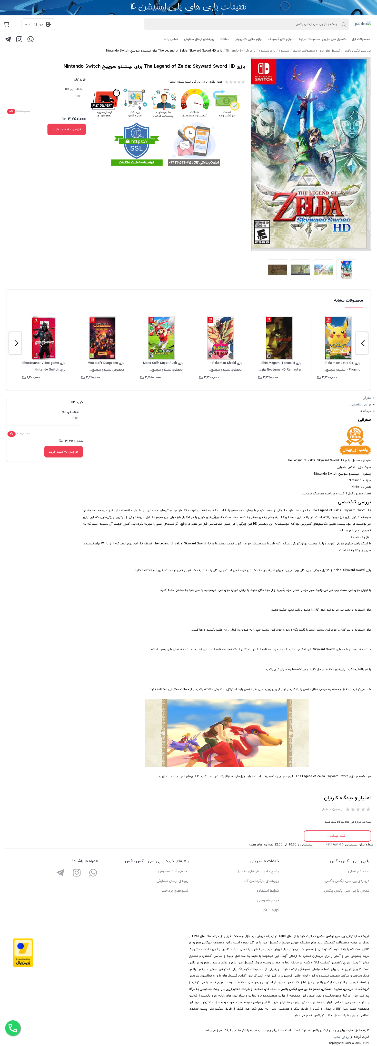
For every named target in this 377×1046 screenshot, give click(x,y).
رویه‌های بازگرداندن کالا (261, 881)
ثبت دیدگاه (337, 836)
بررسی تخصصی (360, 405)
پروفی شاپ (342, 1037)
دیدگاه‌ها (365, 411)
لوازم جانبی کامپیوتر (248, 39)
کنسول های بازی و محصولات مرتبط (322, 39)
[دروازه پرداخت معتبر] (23, 966)
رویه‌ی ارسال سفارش (172, 881)
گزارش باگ (271, 910)
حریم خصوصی (268, 900)
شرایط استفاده (268, 890)
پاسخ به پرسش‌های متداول (257, 871)
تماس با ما (171, 39)
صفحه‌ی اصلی (358, 871)
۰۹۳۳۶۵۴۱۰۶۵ (334, 845)
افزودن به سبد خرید (67, 129)
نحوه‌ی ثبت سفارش (173, 871)
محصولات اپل (361, 39)
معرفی (366, 398)
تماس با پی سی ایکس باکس (346, 890)
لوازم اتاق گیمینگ (281, 39)
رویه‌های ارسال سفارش (199, 39)
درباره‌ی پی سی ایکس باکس (347, 881)
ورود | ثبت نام (34, 24)
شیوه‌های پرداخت (175, 890)
